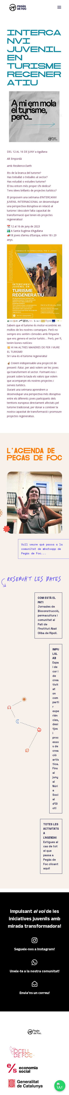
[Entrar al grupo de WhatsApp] (59, 1085)
